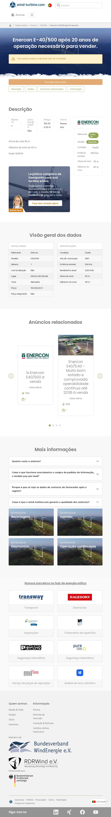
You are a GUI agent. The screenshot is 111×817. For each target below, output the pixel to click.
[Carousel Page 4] (60, 425)
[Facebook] (82, 812)
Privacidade (41, 799)
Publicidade (61, 799)
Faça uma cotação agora (45, 203)
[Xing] (69, 812)
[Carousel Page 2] (53, 425)
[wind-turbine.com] (10, 25)
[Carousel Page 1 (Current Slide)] (50, 425)
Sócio (11, 719)
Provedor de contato (55, 82)
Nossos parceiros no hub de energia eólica (55, 583)
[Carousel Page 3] (57, 425)
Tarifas (51, 799)
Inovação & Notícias (43, 723)
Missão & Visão (16, 709)
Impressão (19, 799)
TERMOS (30, 799)
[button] (50, 5)
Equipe (12, 714)
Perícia (36, 709)
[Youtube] (95, 812)
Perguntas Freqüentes (25, 803)
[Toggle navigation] (32, 14)
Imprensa (13, 724)
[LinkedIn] (55, 812)
